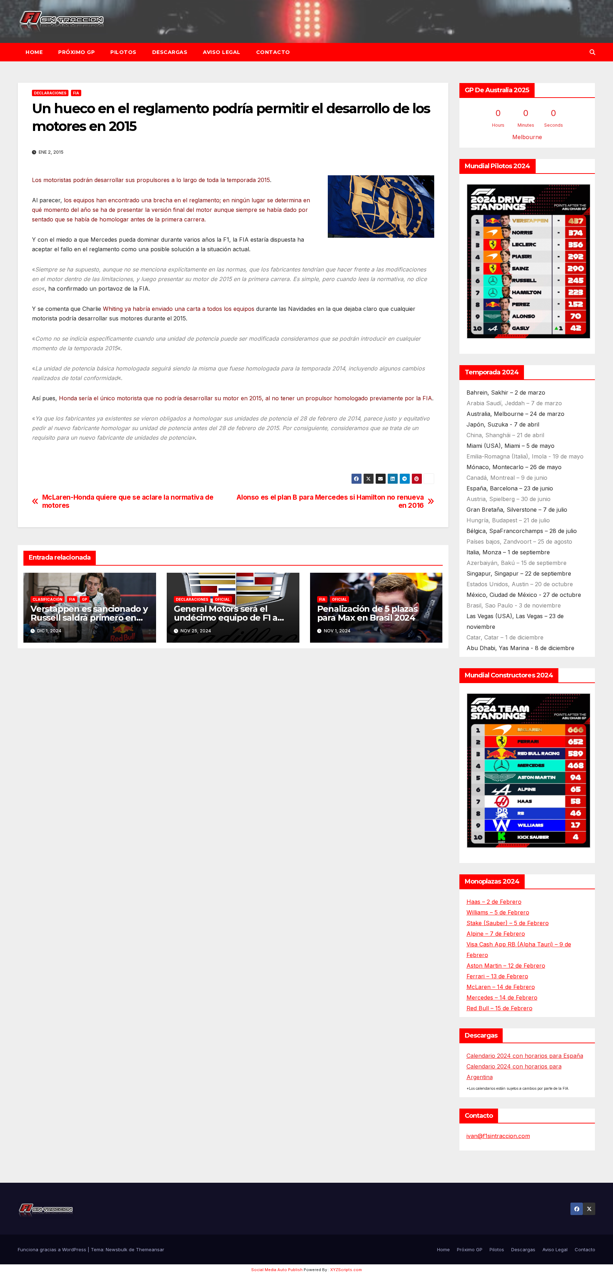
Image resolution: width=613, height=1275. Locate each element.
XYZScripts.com (346, 1269)
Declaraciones (50, 93)
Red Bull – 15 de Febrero (499, 1008)
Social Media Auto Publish (277, 1269)
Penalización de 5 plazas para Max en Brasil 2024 (367, 613)
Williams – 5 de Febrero (497, 912)
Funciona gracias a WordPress (53, 1249)
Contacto (273, 52)
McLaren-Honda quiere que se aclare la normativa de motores (128, 501)
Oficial (222, 599)
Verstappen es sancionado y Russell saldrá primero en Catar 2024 (89, 618)
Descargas (170, 52)
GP (84, 599)
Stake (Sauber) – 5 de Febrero (507, 923)
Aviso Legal (222, 52)
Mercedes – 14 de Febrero (501, 997)
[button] (592, 52)
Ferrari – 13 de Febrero (497, 976)
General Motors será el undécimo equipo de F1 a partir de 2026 (225, 618)
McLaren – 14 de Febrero (500, 986)
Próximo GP (76, 52)
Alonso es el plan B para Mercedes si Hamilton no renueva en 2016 (330, 501)
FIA (76, 93)
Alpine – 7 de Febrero (495, 933)
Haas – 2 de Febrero (493, 901)
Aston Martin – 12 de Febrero (505, 965)
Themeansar (150, 1249)
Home (34, 52)
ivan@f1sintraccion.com (498, 1135)
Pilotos (123, 52)
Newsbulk (116, 1249)
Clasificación (47, 599)
